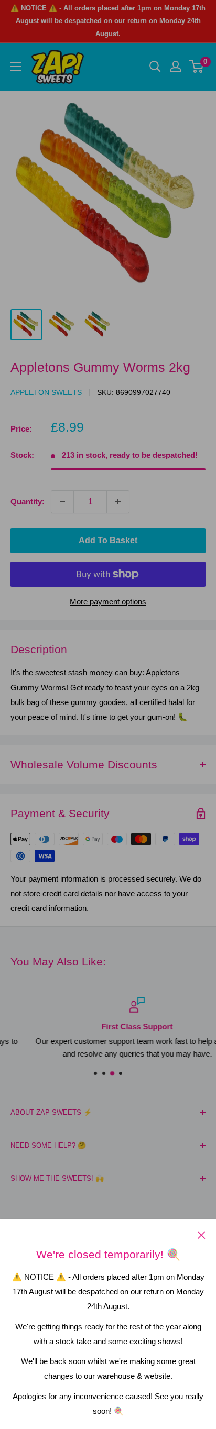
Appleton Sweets (46, 392)
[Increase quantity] (118, 502)
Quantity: (27, 501)
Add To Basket (108, 540)
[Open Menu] (15, 66)
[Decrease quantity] (62, 502)
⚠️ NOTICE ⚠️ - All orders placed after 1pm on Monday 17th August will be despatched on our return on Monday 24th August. (108, 21)
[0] (196, 66)
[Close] (202, 1234)
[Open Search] (155, 66)
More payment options (108, 601)
